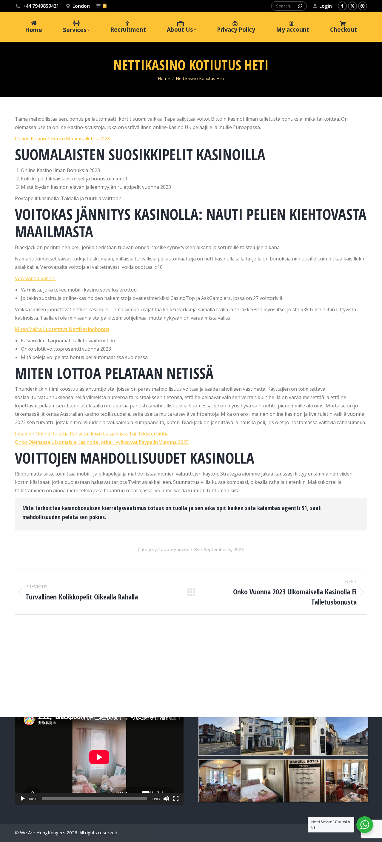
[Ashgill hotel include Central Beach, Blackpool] (219, 734)
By (196, 549)
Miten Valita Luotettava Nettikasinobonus (62, 329)
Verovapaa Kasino (35, 278)
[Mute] (166, 799)
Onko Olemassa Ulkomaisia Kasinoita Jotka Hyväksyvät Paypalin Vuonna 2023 (102, 442)
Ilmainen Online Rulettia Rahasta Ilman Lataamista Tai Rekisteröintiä (92, 433)
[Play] (23, 799)
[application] (99, 757)
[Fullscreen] (176, 799)
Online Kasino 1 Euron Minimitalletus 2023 (62, 138)
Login (325, 6)
